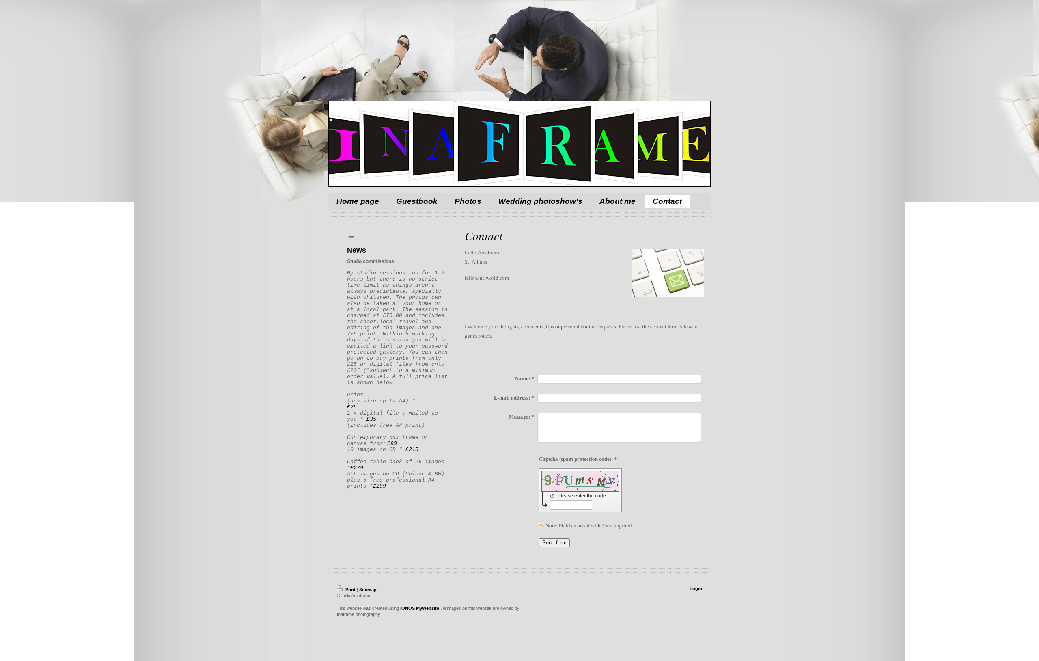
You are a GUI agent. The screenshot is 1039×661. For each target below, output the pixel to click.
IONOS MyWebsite (419, 608)
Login (696, 588)
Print (350, 589)
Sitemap (368, 589)
